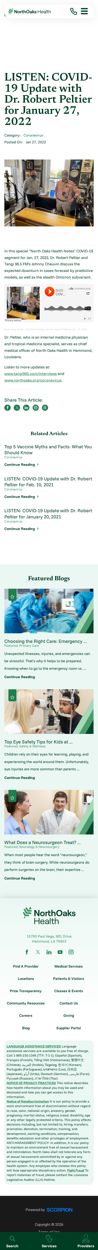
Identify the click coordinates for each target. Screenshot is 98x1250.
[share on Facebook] (7, 408)
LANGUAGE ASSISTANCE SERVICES (34, 1046)
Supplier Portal (68, 1028)
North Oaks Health (14, 329)
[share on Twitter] (17, 408)
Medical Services (68, 966)
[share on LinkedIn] (26, 408)
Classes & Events (68, 991)
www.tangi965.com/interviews (30, 373)
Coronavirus (33, 135)
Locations (26, 978)
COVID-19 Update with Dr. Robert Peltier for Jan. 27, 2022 (56, 329)
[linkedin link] (49, 952)
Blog (26, 1028)
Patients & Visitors (68, 978)
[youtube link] (60, 952)
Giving (68, 1015)
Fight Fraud (75, 1170)
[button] (82, 11)
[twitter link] (38, 952)
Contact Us (68, 1003)
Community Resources (26, 1003)
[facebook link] (26, 952)
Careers (25, 1015)
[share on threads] (45, 408)
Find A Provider (26, 966)
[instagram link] (71, 952)
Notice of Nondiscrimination (28, 1101)
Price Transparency (26, 991)
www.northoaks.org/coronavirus (32, 380)
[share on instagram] (36, 408)
